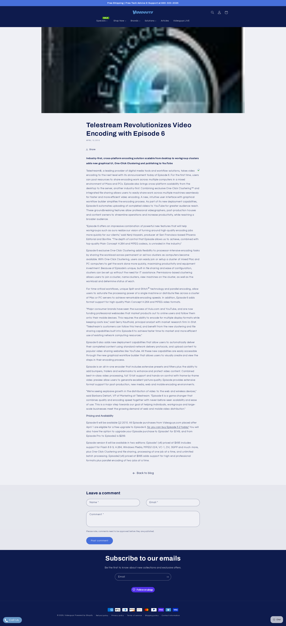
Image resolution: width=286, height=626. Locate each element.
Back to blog (145, 473)
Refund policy (102, 615)
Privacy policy (117, 615)
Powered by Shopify (84, 615)
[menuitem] (102, 21)
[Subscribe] (167, 576)
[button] (212, 12)
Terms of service (134, 615)
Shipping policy (152, 615)
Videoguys (69, 615)
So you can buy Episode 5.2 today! (168, 427)
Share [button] (92, 149)
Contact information (171, 615)
